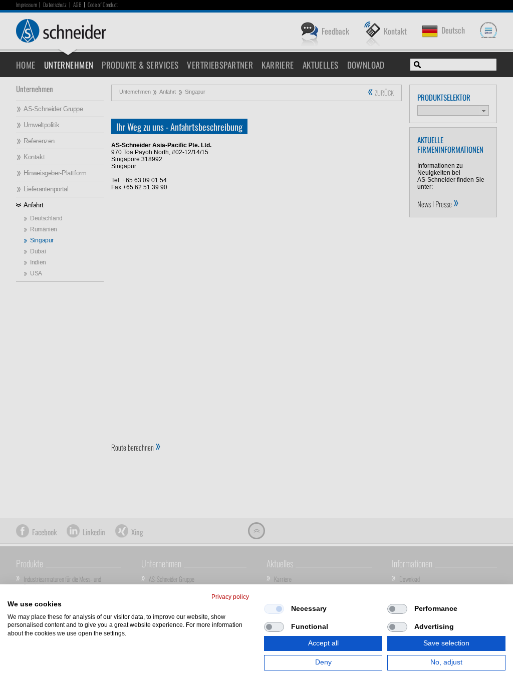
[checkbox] (274, 609)
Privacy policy (230, 596)
